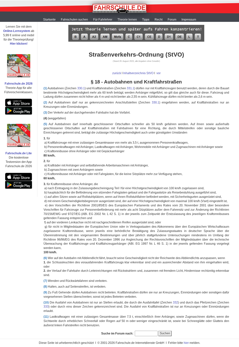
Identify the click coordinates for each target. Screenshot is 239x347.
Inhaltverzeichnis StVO (138, 73)
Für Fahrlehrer (102, 19)
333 (46, 306)
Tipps (145, 19)
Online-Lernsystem (16, 30)
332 (175, 302)
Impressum (188, 19)
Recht (158, 19)
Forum (172, 19)
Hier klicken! (18, 43)
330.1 (81, 88)
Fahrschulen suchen (74, 19)
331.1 (130, 88)
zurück (116, 73)
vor (158, 73)
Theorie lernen (127, 19)
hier (186, 342)
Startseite (49, 19)
